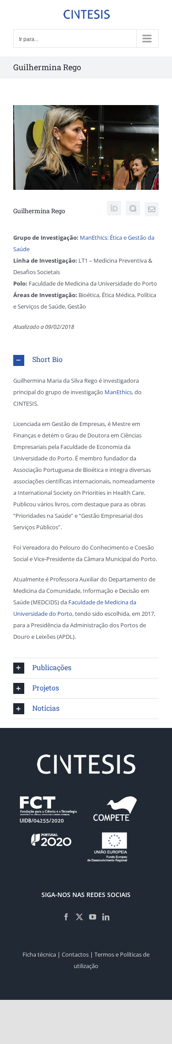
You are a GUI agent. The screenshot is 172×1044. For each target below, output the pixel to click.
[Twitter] (79, 916)
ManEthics (117, 392)
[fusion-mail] (152, 209)
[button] (86, 360)
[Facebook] (66, 916)
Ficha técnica (39, 954)
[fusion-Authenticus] (133, 208)
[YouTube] (92, 916)
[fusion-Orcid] (114, 208)
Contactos (75, 954)
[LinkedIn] (105, 916)
